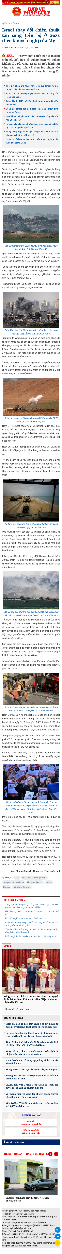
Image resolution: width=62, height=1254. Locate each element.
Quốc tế (6, 23)
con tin (49, 882)
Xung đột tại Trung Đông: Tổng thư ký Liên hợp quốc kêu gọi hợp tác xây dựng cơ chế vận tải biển (31, 906)
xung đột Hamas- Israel (13, 882)
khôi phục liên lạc (35, 882)
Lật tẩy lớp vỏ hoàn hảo (16, 1009)
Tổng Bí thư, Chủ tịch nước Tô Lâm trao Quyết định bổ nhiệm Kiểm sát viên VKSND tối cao (32, 1043)
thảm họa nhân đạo (22, 887)
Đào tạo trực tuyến (32, 1252)
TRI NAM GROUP (10, 1249)
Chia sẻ (58, 1230)
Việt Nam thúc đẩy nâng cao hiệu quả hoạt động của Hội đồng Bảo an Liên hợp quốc (31, 930)
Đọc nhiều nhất (13, 1018)
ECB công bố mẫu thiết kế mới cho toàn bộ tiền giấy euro (30, 936)
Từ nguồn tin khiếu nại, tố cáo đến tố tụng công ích (31, 1069)
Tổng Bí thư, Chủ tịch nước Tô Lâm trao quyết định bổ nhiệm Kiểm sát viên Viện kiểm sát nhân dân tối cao (31, 999)
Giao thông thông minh (31, 1249)
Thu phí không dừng (12, 1252)
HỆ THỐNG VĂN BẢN (31, 1115)
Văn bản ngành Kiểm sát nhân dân (31, 1131)
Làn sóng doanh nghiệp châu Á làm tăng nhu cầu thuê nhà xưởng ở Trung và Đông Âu (31, 923)
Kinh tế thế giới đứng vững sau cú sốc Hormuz (25, 918)
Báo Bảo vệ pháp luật (14, 1142)
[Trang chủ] (31, 11)
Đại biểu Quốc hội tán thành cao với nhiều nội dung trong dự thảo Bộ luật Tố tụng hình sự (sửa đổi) (32, 1034)
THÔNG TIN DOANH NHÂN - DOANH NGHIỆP (26, 1154)
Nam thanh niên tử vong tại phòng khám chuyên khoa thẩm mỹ (32, 1062)
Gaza (17, 877)
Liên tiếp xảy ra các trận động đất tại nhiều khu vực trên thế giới (31, 912)
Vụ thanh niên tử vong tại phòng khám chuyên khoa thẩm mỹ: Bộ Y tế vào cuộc (32, 1095)
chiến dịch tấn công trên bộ (34, 877)
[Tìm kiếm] (58, 1243)
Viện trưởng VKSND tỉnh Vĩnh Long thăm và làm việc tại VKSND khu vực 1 (32, 1104)
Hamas (6, 887)
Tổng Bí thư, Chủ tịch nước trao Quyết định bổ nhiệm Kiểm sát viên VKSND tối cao (32, 1053)
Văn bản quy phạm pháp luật (31, 1122)
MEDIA (7, 946)
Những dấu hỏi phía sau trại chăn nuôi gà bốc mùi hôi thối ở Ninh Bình (32, 1077)
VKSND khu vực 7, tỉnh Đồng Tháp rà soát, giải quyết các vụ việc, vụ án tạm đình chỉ (32, 1086)
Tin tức (16, 23)
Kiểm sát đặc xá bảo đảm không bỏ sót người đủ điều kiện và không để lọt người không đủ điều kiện (32, 1025)
